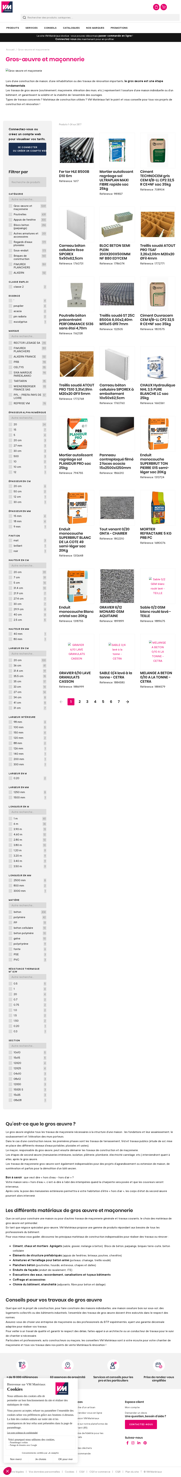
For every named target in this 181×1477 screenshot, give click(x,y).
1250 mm (30, 792)
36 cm (30, 665)
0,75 (30, 1004)
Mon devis (156, 7)
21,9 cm (30, 593)
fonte (30, 949)
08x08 (30, 1100)
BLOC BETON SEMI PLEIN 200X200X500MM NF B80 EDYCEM (115, 252)
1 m (30, 818)
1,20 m (30, 850)
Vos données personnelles (44, 1471)
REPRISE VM (30, 403)
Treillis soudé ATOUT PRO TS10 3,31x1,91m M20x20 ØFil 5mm (76, 390)
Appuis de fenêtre (30, 219)
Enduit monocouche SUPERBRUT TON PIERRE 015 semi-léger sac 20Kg (154, 463)
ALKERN (30, 272)
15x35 (30, 1094)
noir (30, 550)
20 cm (30, 440)
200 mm (30, 759)
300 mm (30, 764)
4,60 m (30, 834)
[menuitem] (12, 27)
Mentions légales (14, 1471)
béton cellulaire (30, 927)
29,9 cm (30, 609)
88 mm (30, 743)
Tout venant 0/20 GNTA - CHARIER (115, 531)
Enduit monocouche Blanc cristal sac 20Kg (76, 612)
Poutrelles (30, 214)
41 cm (30, 702)
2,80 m (30, 839)
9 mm (30, 526)
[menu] (90, 27)
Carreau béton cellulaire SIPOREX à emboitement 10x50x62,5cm (117, 392)
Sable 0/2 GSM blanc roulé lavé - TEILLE (155, 612)
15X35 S (30, 1089)
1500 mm (30, 797)
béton (30, 911)
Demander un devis (136, 1412)
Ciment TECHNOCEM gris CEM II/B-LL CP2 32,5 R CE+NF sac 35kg (157, 178)
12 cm (30, 496)
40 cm (30, 614)
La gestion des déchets (78, 1448)
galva (30, 938)
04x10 (30, 1073)
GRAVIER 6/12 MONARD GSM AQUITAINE (112, 612)
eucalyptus (30, 321)
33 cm (30, 686)
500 (30, 456)
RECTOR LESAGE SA (30, 342)
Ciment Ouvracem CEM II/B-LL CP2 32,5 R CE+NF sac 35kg (157, 320)
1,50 (30, 1020)
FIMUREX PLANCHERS (30, 266)
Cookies (69, 1471)
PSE (30, 954)
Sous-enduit (30, 250)
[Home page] (127, 1443)
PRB (30, 361)
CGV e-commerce (99, 1471)
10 (30, 461)
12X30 (30, 1084)
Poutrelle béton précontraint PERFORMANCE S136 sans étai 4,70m (76, 322)
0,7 (30, 999)
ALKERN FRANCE (30, 356)
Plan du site (132, 1471)
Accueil (10, 49)
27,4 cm (30, 598)
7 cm (30, 577)
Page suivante (127, 701)
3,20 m (30, 855)
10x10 (30, 1052)
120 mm (30, 737)
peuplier (30, 305)
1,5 (30, 1015)
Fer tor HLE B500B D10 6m (74, 174)
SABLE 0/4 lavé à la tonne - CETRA (116, 675)
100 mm (30, 727)
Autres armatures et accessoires (30, 235)
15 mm (30, 515)
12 (30, 472)
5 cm (30, 582)
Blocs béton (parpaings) (30, 226)
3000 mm (30, 890)
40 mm (30, 633)
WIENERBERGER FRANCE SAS (30, 388)
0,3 (30, 1031)
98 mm (30, 721)
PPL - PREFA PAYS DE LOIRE (30, 396)
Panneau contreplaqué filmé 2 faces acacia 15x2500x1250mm (116, 461)
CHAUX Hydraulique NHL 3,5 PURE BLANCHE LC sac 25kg (157, 392)
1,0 (30, 1010)
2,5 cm (30, 619)
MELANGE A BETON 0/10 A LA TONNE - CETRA (156, 677)
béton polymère (30, 933)
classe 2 (30, 286)
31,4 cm (30, 587)
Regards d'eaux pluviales (30, 243)
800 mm (30, 885)
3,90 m (30, 829)
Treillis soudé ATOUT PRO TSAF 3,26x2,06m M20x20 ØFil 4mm (157, 252)
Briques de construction (30, 257)
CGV (81, 1471)
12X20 (30, 1062)
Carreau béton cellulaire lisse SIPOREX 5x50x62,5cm (72, 252)
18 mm (30, 521)
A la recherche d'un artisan (80, 1407)
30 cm (30, 450)
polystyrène (30, 943)
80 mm (30, 639)
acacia (30, 311)
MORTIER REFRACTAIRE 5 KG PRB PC (155, 534)
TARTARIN (30, 380)
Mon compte (132, 1407)
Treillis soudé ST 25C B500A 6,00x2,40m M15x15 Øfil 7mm (117, 320)
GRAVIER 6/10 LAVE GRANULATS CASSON (75, 677)
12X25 (30, 1068)
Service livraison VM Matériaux (82, 1418)
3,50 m (30, 866)
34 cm (30, 697)
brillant (30, 545)
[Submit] (24, 17)
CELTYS (30, 367)
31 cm (30, 707)
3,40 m (30, 860)
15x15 (30, 1057)
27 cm (30, 691)
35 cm (30, 681)
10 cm (30, 466)
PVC (30, 959)
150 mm (30, 732)
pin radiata (30, 316)
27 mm (30, 445)
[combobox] (100, 17)
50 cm (30, 491)
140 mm (30, 753)
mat (30, 540)
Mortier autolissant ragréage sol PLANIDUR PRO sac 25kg (76, 461)
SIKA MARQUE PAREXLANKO (30, 374)
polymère (30, 917)
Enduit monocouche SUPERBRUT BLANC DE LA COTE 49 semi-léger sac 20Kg (75, 540)
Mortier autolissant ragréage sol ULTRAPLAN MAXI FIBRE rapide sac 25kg (116, 180)
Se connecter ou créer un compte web (29, 149)
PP (30, 922)
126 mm (30, 748)
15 (30, 429)
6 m (30, 823)
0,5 (30, 983)
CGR (118, 1471)
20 (30, 424)
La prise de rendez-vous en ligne (83, 1412)
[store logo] (7, 7)
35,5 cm (30, 676)
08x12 (30, 1078)
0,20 (30, 778)
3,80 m (30, 845)
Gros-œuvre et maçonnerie (30, 207)
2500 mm (30, 880)
